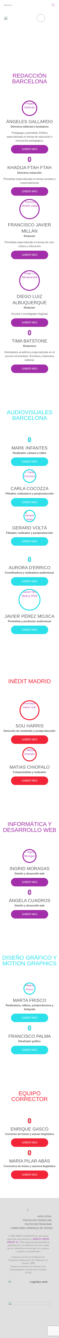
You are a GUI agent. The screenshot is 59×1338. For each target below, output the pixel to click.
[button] (52, 18)
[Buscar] (53, 5)
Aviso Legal (45, 1216)
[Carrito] (41, 18)
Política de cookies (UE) (37, 1220)
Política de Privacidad (38, 1224)
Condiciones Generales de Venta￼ (32, 1228)
